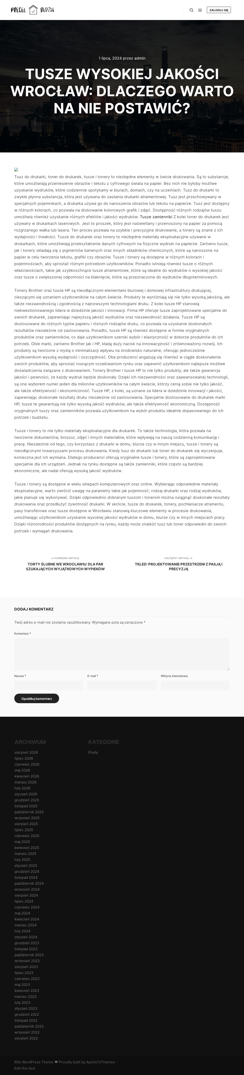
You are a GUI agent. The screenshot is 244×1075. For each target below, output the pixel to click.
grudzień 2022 (27, 1014)
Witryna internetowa (174, 676)
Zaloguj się (218, 10)
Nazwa (20, 676)
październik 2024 (29, 883)
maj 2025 (22, 841)
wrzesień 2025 (27, 818)
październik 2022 (29, 1026)
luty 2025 (22, 859)
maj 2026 (22, 770)
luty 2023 (22, 1002)
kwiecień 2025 (27, 847)
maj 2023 (22, 984)
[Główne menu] (200, 10)
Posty (93, 752)
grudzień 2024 (27, 871)
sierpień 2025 (26, 824)
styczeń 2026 (26, 794)
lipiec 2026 (24, 758)
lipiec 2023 (24, 972)
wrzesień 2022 (27, 1032)
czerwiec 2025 (27, 835)
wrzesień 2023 (27, 961)
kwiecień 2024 (27, 919)
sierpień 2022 (26, 1038)
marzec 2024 (26, 925)
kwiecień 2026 (27, 776)
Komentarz (22, 633)
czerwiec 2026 (27, 764)
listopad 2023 (26, 949)
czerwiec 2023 (27, 978)
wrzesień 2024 (27, 889)
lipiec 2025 (24, 830)
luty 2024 (22, 931)
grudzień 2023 (27, 943)
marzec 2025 (25, 853)
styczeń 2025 (26, 865)
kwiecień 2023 (27, 990)
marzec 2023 (26, 996)
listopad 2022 (26, 1020)
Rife (17, 1062)
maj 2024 (22, 913)
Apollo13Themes (100, 1062)
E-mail (92, 676)
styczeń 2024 (26, 937)
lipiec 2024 (24, 901)
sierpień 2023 (26, 966)
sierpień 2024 (26, 895)
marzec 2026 (25, 782)
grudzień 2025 (27, 800)
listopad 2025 (26, 806)
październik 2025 (29, 812)
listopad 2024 (26, 877)
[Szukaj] (191, 10)
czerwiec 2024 (27, 907)
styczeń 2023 (26, 1008)
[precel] (33, 10)
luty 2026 (22, 788)
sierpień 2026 (26, 752)
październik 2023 (29, 955)
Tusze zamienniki (156, 216)
